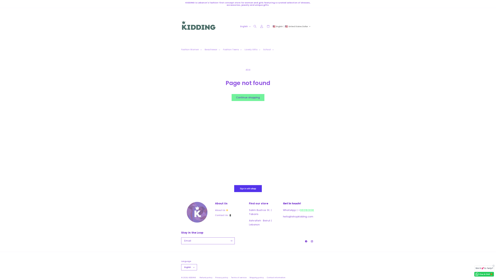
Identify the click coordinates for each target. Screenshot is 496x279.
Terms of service (239, 277)
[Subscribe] (231, 240)
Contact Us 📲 (223, 215)
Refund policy (206, 277)
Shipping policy (257, 277)
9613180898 (307, 210)
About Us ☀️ (221, 210)
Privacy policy (221, 277)
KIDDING (192, 277)
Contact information (276, 277)
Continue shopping (248, 97)
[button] (191, 50)
